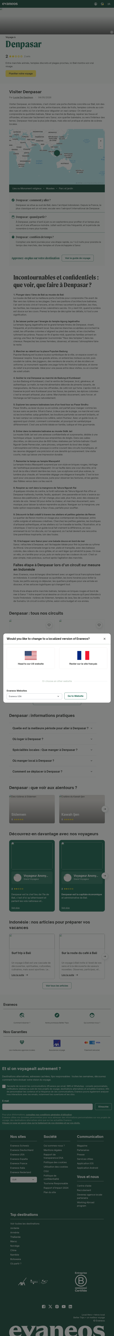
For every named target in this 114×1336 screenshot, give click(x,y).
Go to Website (75, 696)
